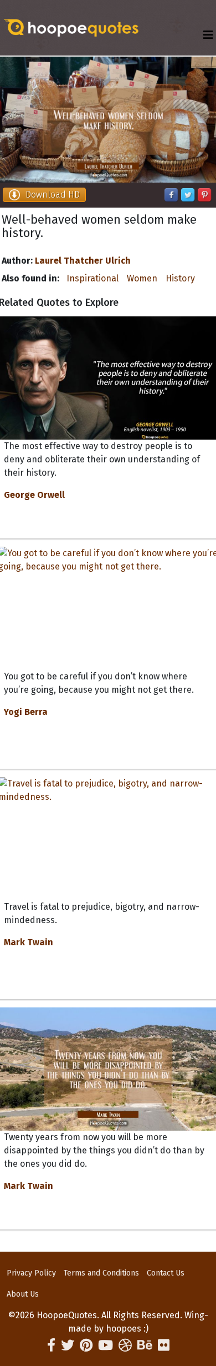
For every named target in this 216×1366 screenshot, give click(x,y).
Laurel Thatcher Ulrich (83, 260)
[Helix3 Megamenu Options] (208, 35)
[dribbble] (125, 1345)
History (180, 278)
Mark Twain (28, 942)
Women (142, 278)
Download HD (52, 194)
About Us (23, 1294)
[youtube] (105, 1345)
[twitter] (67, 1345)
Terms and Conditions (101, 1273)
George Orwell (34, 495)
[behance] (144, 1345)
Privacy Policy (31, 1273)
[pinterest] (86, 1345)
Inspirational (92, 278)
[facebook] (51, 1345)
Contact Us (165, 1273)
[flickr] (163, 1345)
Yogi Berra (26, 712)
